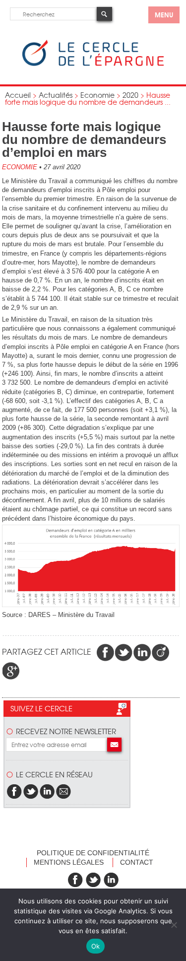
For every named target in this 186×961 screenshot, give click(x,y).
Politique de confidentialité (93, 853)
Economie (97, 95)
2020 (130, 95)
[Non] (174, 925)
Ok (95, 946)
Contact (136, 862)
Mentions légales (69, 862)
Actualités (55, 95)
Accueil (18, 95)
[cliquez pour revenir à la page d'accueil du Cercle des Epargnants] (93, 64)
